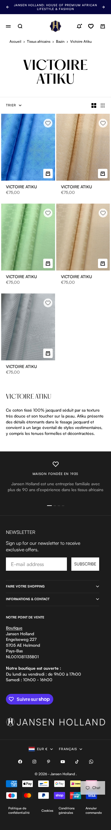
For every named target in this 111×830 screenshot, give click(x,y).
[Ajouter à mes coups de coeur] (48, 123)
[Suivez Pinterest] (48, 761)
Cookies (47, 810)
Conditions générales (67, 810)
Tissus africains (38, 41)
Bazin (60, 41)
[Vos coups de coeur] (91, 26)
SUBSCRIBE (85, 563)
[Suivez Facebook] (20, 761)
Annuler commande (94, 810)
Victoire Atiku (21, 187)
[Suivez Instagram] (34, 761)
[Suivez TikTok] (77, 761)
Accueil (15, 41)
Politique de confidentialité (19, 810)
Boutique (14, 627)
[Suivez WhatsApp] (91, 761)
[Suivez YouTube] (62, 761)
